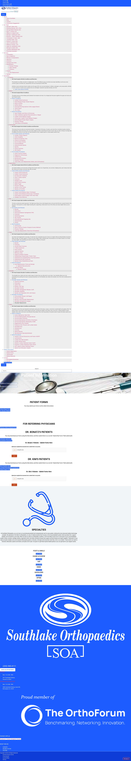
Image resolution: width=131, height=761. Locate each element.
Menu (3, 14)
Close (3, 365)
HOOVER (2, 672)
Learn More (39, 553)
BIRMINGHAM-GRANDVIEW (7, 681)
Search (36, 368)
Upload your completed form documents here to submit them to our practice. (26, 446)
